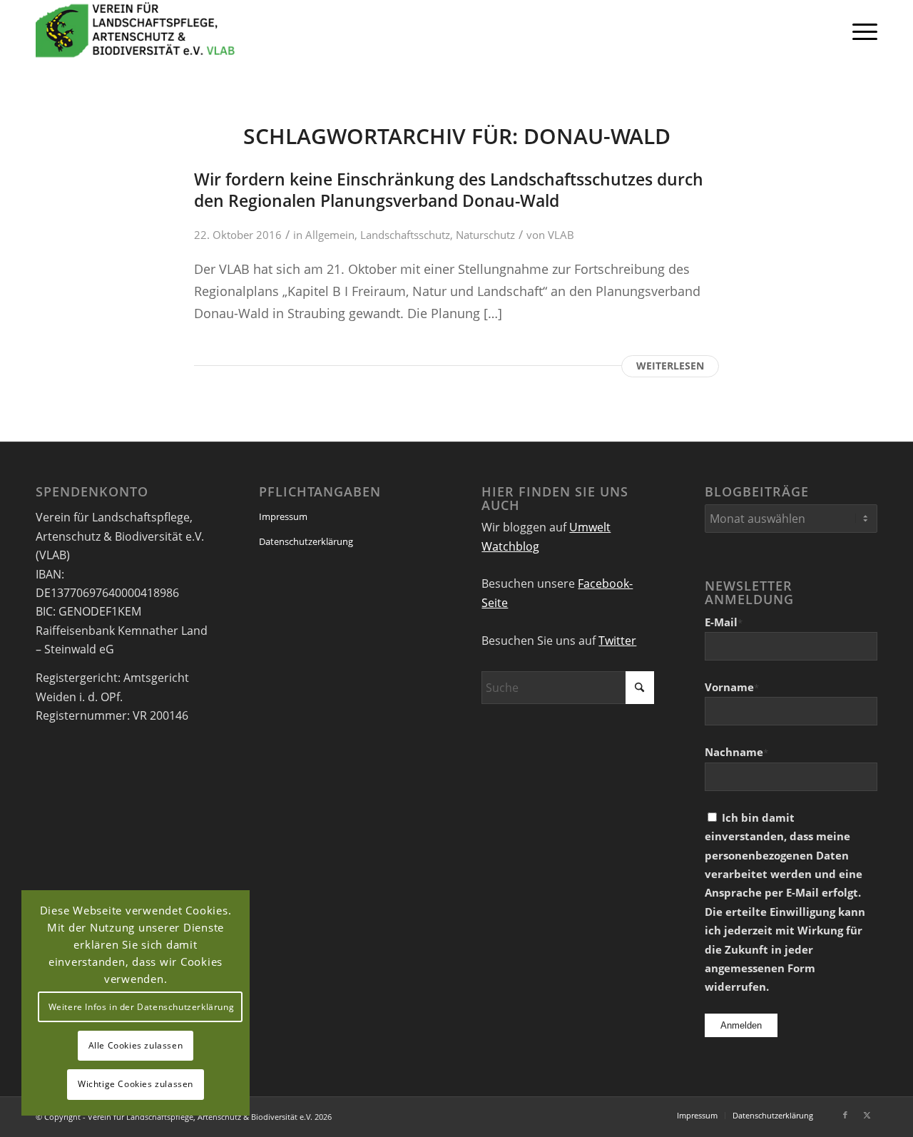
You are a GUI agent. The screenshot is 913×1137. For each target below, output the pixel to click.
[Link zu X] (866, 1115)
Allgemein (330, 235)
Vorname (732, 687)
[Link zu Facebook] (845, 1115)
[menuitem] (860, 30)
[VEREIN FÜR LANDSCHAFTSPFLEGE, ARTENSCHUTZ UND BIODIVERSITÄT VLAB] (135, 30)
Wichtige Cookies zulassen (135, 1084)
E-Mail (724, 622)
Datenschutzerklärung (306, 541)
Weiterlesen (670, 365)
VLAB (561, 235)
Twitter (617, 640)
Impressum (283, 516)
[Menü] (860, 30)
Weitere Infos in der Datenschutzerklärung (142, 1007)
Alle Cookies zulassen (135, 1045)
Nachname (736, 752)
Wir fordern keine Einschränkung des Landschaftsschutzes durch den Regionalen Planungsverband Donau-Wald (448, 190)
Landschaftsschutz (405, 235)
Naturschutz (485, 235)
